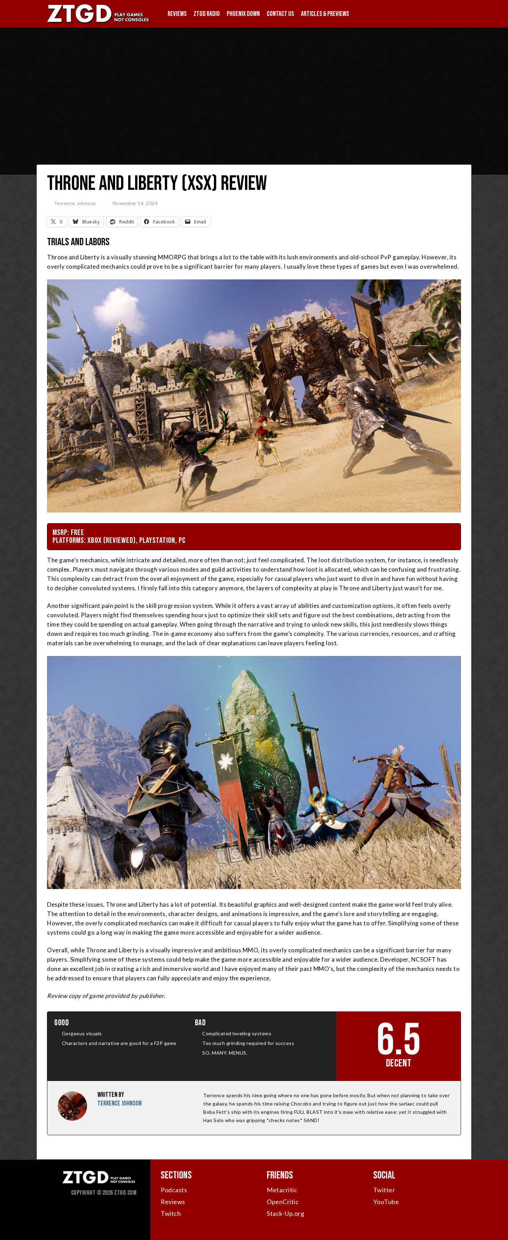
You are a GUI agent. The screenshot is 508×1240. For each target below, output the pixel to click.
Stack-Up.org (285, 1213)
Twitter (384, 1190)
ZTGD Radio (207, 13)
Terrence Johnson (75, 203)
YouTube (386, 1201)
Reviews (177, 13)
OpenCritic (283, 1201)
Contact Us (280, 13)
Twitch (171, 1213)
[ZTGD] (98, 22)
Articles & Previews (325, 13)
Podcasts (174, 1190)
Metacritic (282, 1190)
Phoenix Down (243, 13)
